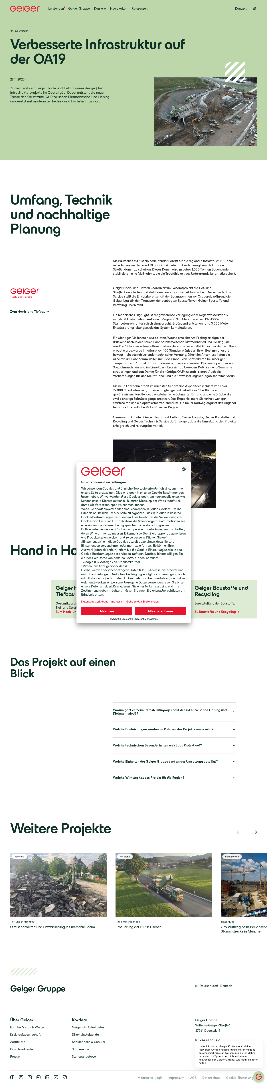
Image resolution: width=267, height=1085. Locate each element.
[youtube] (30, 1078)
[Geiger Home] (25, 9)
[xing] (39, 1078)
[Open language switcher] (254, 8)
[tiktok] (65, 1078)
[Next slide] (254, 832)
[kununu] (57, 1078)
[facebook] (13, 1078)
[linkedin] (48, 1078)
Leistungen (56, 8)
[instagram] (22, 1078)
